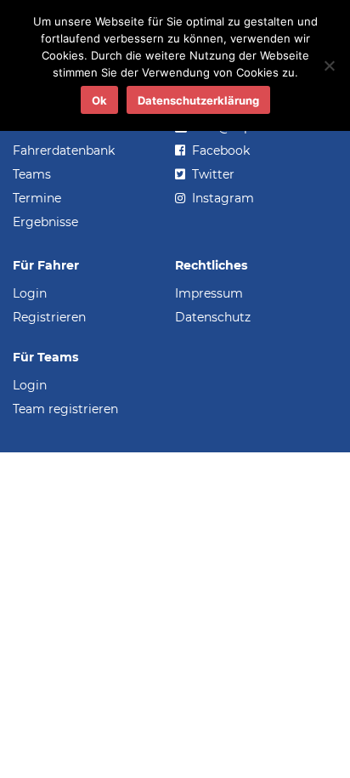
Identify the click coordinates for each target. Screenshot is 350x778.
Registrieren (49, 317)
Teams (32, 174)
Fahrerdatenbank (64, 150)
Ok (99, 100)
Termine (37, 198)
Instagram (221, 198)
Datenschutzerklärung (198, 100)
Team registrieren (65, 409)
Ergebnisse (45, 222)
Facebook (219, 150)
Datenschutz (213, 317)
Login (30, 293)
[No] (328, 65)
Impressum (209, 293)
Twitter (211, 174)
